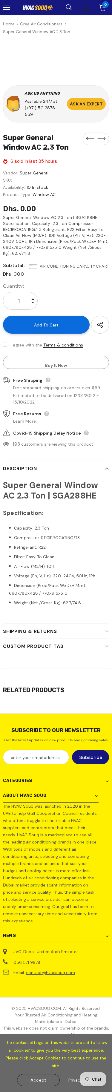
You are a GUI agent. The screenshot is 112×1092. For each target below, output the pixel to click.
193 (16, 444)
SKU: (7, 180)
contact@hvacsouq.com (50, 972)
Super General (34, 173)
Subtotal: (13, 265)
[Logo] (38, 7)
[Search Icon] (69, 7)
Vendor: (10, 173)
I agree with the (26, 345)
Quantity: (13, 286)
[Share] (100, 325)
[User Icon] (86, 7)
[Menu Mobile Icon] (6, 7)
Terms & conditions (63, 345)
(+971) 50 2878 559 (40, 111)
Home (9, 24)
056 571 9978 (26, 962)
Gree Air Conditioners (41, 24)
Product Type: (17, 194)
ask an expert (86, 104)
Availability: (14, 187)
